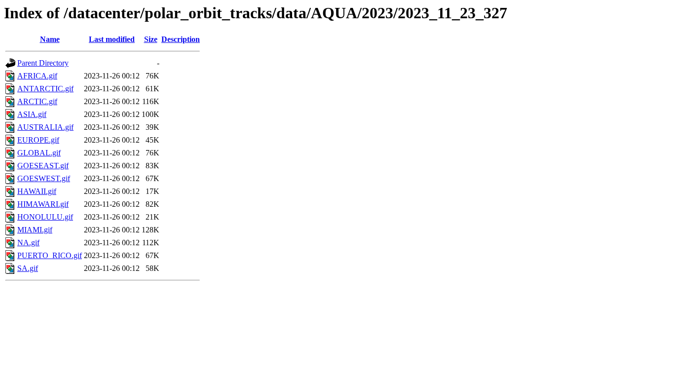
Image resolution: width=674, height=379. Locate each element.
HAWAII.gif (36, 191)
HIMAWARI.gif (43, 204)
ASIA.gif (31, 114)
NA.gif (28, 242)
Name (50, 39)
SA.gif (27, 268)
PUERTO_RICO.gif (49, 255)
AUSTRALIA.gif (45, 127)
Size (150, 39)
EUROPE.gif (38, 140)
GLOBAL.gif (39, 153)
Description (180, 39)
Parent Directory (43, 63)
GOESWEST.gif (43, 178)
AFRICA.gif (37, 76)
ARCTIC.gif (37, 101)
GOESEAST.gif (43, 165)
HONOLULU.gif (45, 217)
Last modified (112, 39)
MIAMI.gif (34, 230)
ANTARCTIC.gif (45, 88)
